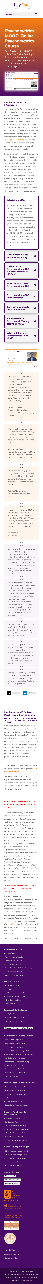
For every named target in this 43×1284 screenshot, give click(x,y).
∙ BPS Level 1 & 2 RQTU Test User (15, 1040)
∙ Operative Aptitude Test (12, 964)
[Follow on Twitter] (9, 693)
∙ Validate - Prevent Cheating (13, 975)
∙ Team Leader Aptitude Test (13, 971)
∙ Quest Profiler (9, 989)
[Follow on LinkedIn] (25, 693)
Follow (16, 693)
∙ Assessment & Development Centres (16, 1087)
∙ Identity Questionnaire (12, 985)
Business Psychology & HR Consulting (15, 1113)
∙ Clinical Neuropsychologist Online (15, 1155)
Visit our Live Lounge (12, 1180)
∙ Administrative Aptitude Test (14, 957)
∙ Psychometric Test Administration (15, 1072)
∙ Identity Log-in (9, 1014)
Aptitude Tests (9, 953)
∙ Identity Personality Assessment (15, 1058)
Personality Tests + (11, 981)
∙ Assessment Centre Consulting (14, 1118)
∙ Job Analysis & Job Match (12, 1000)
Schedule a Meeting (12, 1184)
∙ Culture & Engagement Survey (14, 996)
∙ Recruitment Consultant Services (15, 1140)
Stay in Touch (10, 1250)
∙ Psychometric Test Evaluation (14, 1136)
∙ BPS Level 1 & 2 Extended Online (15, 1047)
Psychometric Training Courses (18, 1035)
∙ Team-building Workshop (13, 1101)
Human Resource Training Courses (20, 1082)
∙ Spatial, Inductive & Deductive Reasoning (18, 968)
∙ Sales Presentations (11, 1004)
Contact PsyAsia (11, 1172)
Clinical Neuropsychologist (16, 1147)
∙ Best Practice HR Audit (12, 1122)
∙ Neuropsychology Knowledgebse (15, 1158)
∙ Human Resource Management (15, 1094)
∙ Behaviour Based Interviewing (14, 1090)
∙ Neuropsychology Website (13, 1165)
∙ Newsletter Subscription (12, 1254)
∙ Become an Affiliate (11, 1258)
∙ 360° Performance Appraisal (14, 993)
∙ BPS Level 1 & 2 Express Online (15, 1043)
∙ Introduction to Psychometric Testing (16, 1062)
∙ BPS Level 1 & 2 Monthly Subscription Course (19, 1054)
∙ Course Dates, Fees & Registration (16, 1105)
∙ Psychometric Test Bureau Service (15, 1021)
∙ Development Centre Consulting (15, 1126)
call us (12, 924)
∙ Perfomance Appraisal (12, 1098)
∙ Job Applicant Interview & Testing (15, 1133)
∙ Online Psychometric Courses (14, 1065)
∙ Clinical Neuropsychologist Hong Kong (17, 1151)
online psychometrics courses (16, 140)
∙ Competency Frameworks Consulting (16, 1129)
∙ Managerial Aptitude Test (13, 960)
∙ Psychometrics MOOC (11, 1076)
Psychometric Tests (13, 949)
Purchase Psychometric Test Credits (18, 1028)
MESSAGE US (10, 1176)
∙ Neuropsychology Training (13, 1162)
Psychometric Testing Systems (15, 1010)
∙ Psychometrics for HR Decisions (15, 1069)
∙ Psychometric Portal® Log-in (14, 1017)
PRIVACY (24, 1280)
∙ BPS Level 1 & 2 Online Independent (16, 1051)
